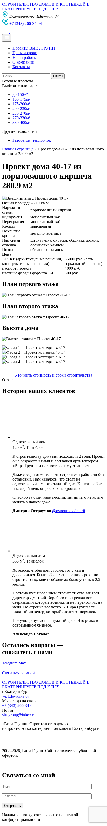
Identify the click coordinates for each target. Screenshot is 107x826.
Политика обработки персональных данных (41, 764)
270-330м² (21, 118)
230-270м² (21, 113)
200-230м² (21, 108)
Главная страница (18, 149)
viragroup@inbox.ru (19, 715)
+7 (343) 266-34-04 (18, 705)
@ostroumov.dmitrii (68, 511)
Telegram (9, 663)
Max (22, 663)
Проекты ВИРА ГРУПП (33, 48)
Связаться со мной (18, 673)
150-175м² (21, 99)
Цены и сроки (24, 53)
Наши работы (24, 57)
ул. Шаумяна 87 (16, 696)
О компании (23, 62)
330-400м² (21, 122)
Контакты (21, 67)
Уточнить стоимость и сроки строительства (53, 375)
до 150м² (20, 94)
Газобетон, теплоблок (31, 140)
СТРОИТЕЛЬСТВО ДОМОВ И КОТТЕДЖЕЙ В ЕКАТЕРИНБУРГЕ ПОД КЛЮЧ (46, 6)
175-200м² (21, 104)
